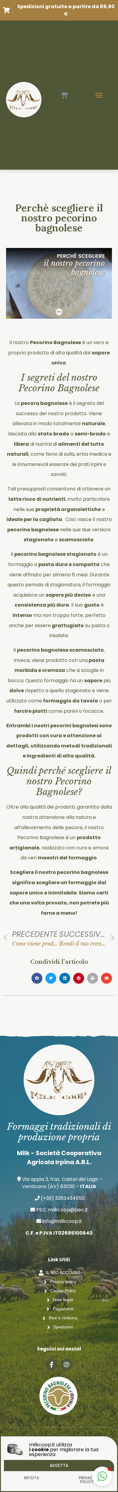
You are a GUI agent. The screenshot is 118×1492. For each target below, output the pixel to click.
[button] (102, 1476)
